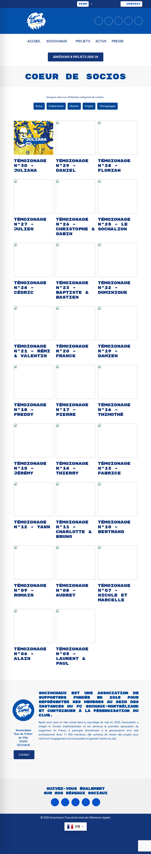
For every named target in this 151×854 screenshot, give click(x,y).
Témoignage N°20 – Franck (72, 351)
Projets (89, 106)
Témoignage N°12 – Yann (32, 525)
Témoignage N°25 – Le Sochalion (114, 224)
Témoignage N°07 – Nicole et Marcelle (114, 593)
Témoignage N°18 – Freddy (30, 409)
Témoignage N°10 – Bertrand (114, 527)
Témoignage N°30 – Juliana (30, 165)
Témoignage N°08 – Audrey (72, 590)
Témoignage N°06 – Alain (30, 654)
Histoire (74, 106)
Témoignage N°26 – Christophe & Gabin (75, 227)
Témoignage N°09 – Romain (30, 590)
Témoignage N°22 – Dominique (114, 287)
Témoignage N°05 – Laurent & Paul (72, 656)
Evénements (56, 106)
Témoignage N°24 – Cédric (30, 287)
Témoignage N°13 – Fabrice (114, 468)
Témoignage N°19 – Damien (114, 351)
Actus (39, 106)
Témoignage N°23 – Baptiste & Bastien (72, 290)
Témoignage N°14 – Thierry (72, 468)
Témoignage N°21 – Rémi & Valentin (32, 351)
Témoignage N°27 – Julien (30, 224)
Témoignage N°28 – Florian (114, 165)
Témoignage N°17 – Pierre (72, 409)
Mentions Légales (100, 817)
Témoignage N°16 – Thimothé (114, 409)
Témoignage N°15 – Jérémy (30, 468)
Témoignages (107, 106)
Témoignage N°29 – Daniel (72, 165)
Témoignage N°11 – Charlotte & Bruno (74, 529)
